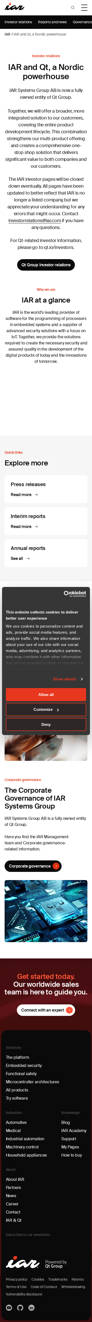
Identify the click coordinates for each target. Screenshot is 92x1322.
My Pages (70, 1147)
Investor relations (18, 22)
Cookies (37, 1279)
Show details (64, 679)
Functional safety (21, 1073)
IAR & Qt (14, 1220)
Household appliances (26, 1155)
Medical (13, 1130)
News (11, 1195)
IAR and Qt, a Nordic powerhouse (40, 34)
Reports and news (52, 22)
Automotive (16, 1122)
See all (17, 558)
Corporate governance (30, 866)
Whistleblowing (73, 1286)
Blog (65, 1122)
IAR (7, 34)
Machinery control (22, 1147)
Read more (21, 494)
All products (17, 1090)
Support (68, 1138)
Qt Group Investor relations (46, 265)
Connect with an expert (42, 1010)
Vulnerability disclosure (24, 1294)
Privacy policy (17, 1279)
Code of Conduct (44, 1286)
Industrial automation (25, 1138)
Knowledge (70, 1112)
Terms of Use (16, 1286)
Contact (13, 1212)
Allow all (46, 694)
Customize (43, 709)
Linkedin (32, 1307)
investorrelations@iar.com (34, 221)
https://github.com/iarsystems (20, 1307)
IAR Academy (73, 1130)
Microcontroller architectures (32, 1082)
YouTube (9, 1307)
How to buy (71, 1155)
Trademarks (57, 1279)
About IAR (15, 1179)
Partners (13, 1187)
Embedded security (24, 1065)
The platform (17, 1057)
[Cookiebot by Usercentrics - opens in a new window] (65, 594)
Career (12, 1204)
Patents (78, 1279)
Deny (46, 724)
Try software (17, 1098)
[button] (73, 8)
